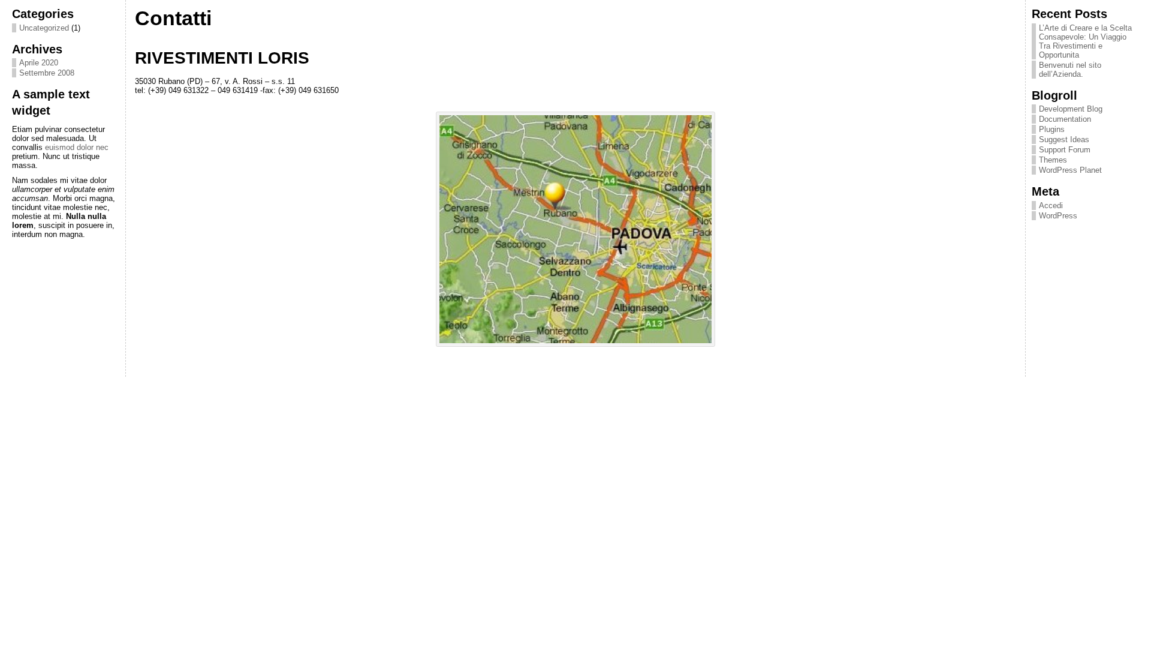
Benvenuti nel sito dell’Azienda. (1070, 70)
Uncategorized (44, 27)
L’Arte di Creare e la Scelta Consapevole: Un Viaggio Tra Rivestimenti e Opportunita (1085, 41)
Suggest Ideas (1064, 139)
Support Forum (1064, 149)
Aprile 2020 (38, 62)
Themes (1053, 159)
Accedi (1051, 205)
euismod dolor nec (77, 147)
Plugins (1052, 129)
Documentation (1065, 119)
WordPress (1058, 215)
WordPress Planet (1070, 170)
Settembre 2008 (46, 72)
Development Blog (1070, 108)
